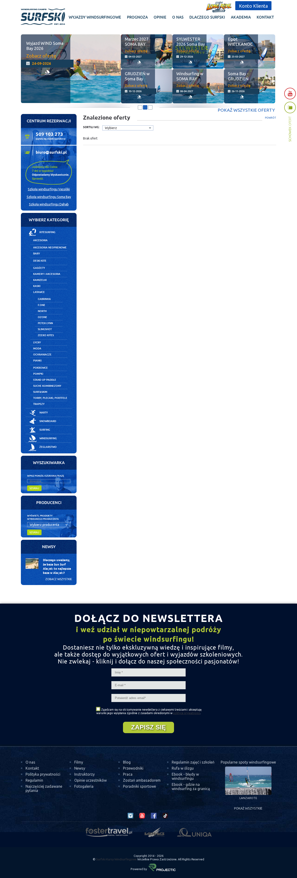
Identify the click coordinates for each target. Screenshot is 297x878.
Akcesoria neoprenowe (50, 247)
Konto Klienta (253, 6)
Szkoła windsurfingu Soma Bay (49, 197)
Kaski (36, 286)
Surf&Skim (40, 391)
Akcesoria (40, 240)
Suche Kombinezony (47, 385)
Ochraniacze (42, 354)
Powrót (270, 117)
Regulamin (34, 780)
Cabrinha (44, 299)
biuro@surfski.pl (51, 152)
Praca (127, 774)
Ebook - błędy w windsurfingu (185, 776)
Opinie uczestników (90, 780)
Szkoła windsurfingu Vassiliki (49, 189)
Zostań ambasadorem (142, 780)
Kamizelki (40, 280)
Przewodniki (133, 768)
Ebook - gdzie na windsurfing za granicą (191, 786)
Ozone (42, 317)
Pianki (37, 360)
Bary (36, 253)
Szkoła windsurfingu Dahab (49, 204)
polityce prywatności (186, 713)
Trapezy (39, 404)
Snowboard (47, 421)
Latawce (39, 292)
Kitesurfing (47, 232)
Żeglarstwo (48, 447)
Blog (127, 762)
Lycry (37, 342)
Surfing (44, 429)
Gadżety (39, 268)
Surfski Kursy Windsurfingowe (116, 859)
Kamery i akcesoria (46, 274)
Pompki (38, 373)
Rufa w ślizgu (183, 768)
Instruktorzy (84, 774)
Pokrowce (40, 367)
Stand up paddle (44, 379)
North (42, 311)
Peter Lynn (45, 323)
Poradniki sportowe (139, 786)
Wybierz (111, 128)
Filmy (78, 762)
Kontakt (32, 768)
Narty (43, 412)
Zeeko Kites (46, 335)
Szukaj (34, 488)
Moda (37, 348)
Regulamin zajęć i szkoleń (193, 762)
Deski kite (39, 260)
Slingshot (45, 329)
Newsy (79, 768)
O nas (30, 762)
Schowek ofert (290, 122)
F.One (41, 305)
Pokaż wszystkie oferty (246, 110)
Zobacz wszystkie (58, 579)
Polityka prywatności (43, 774)
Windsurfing (48, 438)
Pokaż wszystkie (248, 808)
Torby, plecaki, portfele (50, 398)
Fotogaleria (84, 786)
